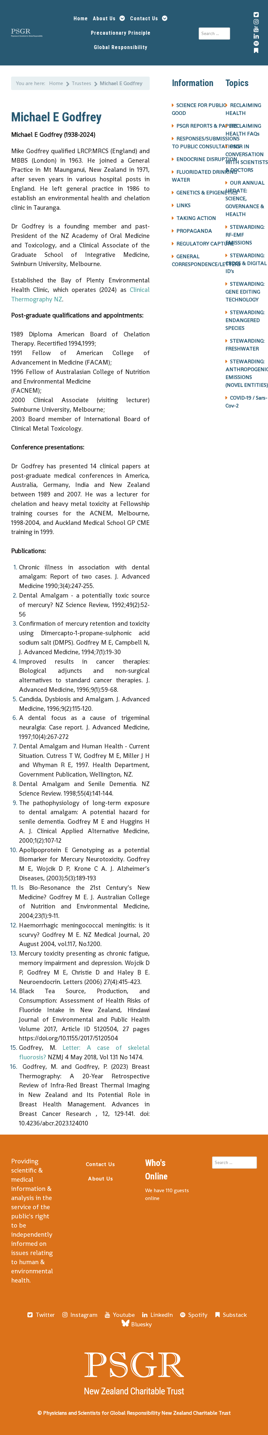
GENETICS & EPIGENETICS (207, 192)
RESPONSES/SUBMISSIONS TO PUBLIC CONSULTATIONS (206, 142)
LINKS (183, 205)
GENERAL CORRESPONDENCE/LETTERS (206, 260)
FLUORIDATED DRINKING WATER (204, 176)
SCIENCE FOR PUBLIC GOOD (199, 109)
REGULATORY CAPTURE (205, 243)
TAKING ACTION (196, 218)
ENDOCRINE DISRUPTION (206, 159)
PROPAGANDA (194, 230)
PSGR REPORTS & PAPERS (207, 125)
